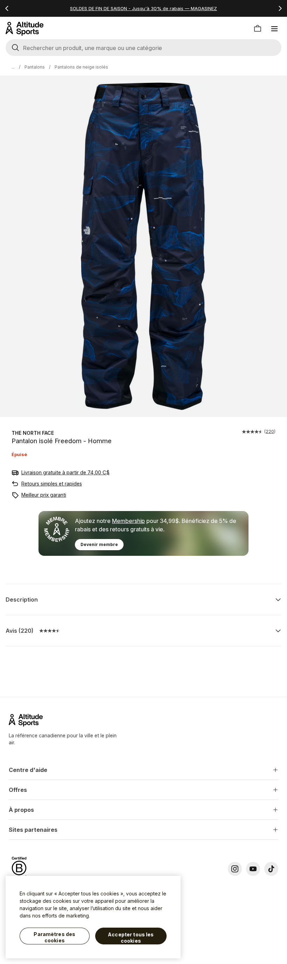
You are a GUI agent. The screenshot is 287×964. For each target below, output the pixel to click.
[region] (93, 917)
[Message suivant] (280, 8)
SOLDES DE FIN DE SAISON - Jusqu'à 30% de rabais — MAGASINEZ (143, 8)
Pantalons (34, 67)
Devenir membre (99, 544)
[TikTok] (271, 869)
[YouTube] (253, 869)
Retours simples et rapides (51, 484)
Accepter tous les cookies (131, 937)
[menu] (274, 29)
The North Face (33, 433)
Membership (128, 520)
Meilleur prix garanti (43, 495)
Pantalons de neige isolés (81, 67)
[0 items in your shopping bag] (258, 29)
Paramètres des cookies (54, 937)
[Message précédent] (7, 8)
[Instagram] (235, 869)
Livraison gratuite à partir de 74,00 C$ (65, 472)
